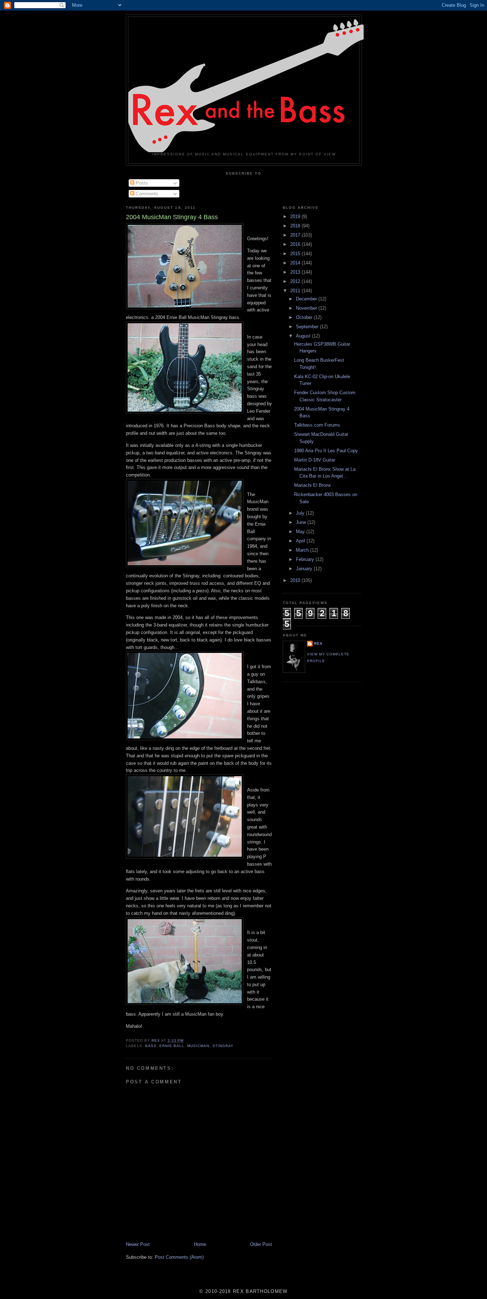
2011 (296, 290)
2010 (296, 580)
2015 (296, 253)
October (305, 317)
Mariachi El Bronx (312, 485)
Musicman (198, 1046)
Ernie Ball (171, 1046)
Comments (146, 193)
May (301, 531)
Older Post (261, 1244)
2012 (296, 281)
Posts (141, 183)
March (303, 550)
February (306, 559)
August (304, 336)
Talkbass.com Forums (317, 425)
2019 (296, 216)
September (308, 326)
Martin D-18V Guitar (314, 460)
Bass (151, 1046)
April (301, 540)
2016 (296, 244)
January (305, 568)
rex (318, 643)
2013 (296, 272)
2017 (296, 235)
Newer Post (138, 1244)
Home (200, 1244)
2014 (296, 263)
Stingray (223, 1046)
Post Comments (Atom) (179, 1257)
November (307, 308)
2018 (296, 225)
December (307, 298)
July (301, 513)
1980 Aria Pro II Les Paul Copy (326, 450)
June (301, 522)
